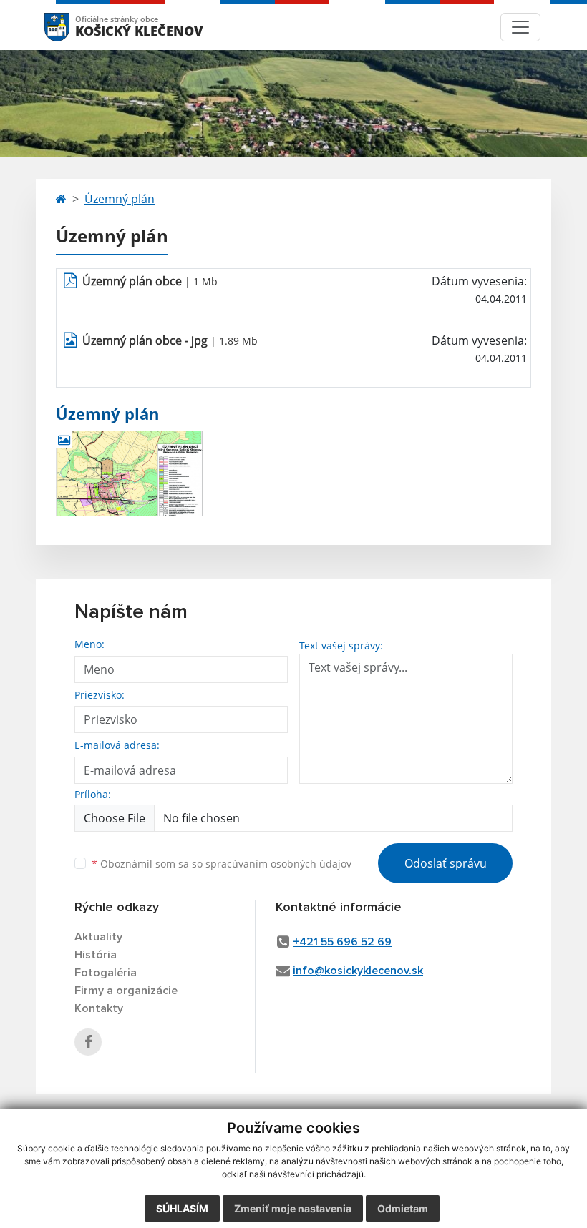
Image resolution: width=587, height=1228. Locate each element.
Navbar (70, 26)
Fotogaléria (105, 972)
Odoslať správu (445, 863)
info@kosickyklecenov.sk (358, 970)
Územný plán (119, 199)
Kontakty (98, 1008)
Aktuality (98, 937)
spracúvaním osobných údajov (278, 863)
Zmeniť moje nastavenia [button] (292, 1208)
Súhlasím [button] (182, 1208)
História (95, 955)
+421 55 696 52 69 (342, 942)
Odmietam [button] (402, 1208)
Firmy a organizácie (126, 990)
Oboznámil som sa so (221, 863)
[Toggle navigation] (520, 27)
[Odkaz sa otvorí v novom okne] (88, 1042)
